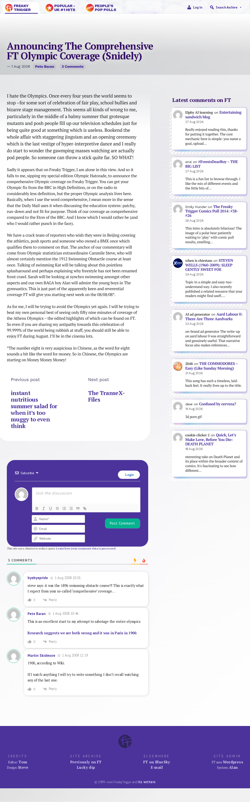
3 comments (72, 66)
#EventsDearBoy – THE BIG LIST (211, 164)
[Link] (84, 508)
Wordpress (233, 761)
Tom (23, 761)
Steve (23, 767)
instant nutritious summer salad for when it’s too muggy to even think (34, 409)
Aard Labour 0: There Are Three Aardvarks (213, 316)
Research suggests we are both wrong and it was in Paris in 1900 (82, 633)
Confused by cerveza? (217, 403)
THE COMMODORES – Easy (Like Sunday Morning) (211, 366)
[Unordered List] (71, 508)
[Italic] (43, 508)
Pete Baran (44, 66)
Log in (197, 7)
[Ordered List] (64, 508)
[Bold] (36, 508)
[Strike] (57, 508)
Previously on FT (86, 761)
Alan (233, 767)
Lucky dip (86, 767)
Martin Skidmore (41, 655)
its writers (147, 782)
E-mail (157, 767)
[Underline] (50, 508)
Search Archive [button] (226, 7)
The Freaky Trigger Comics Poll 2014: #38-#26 (211, 211)
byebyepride (38, 577)
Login (129, 474)
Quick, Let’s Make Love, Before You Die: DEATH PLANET (210, 439)
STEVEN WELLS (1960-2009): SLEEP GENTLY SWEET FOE (209, 265)
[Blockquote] (77, 508)
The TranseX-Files (106, 396)
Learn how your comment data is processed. (86, 548)
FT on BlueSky (156, 761)
